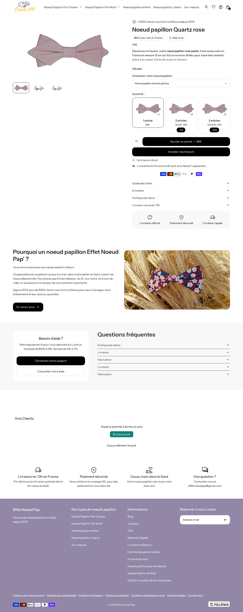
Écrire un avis (121, 434)
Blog (130, 516)
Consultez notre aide (50, 371)
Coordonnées (195, 595)
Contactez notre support (51, 360)
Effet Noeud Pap (126, 604)
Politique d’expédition (117, 595)
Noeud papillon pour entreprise (147, 566)
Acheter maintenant (181, 151)
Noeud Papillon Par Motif (87, 523)
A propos (133, 523)
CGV (130, 530)
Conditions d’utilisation (90, 595)
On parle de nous (138, 559)
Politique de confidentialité (61, 595)
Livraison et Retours (140, 545)
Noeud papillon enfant (85, 530)
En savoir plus (28, 307)
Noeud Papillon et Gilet (142, 573)
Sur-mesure (79, 545)
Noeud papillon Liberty (86, 537)
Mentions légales (138, 537)
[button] (21, 87)
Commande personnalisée (144, 552)
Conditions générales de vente (148, 595)
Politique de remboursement (29, 595)
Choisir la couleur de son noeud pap (149, 580)
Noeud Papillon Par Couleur (89, 516)
